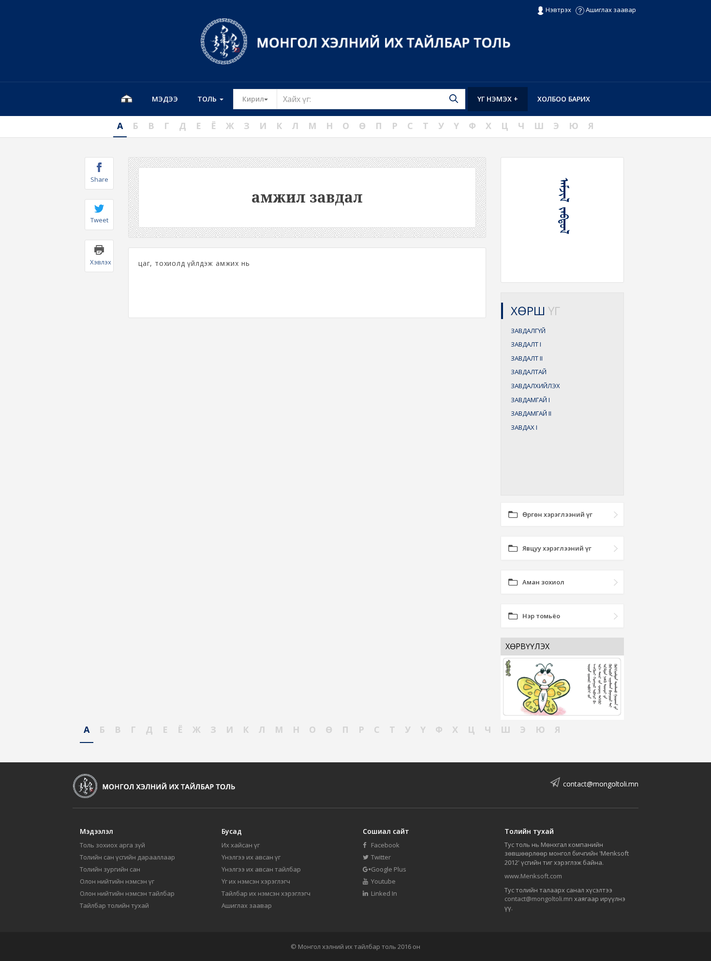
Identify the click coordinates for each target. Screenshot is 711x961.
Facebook (385, 845)
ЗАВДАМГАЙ (530, 399)
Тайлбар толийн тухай (114, 905)
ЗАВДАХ (524, 427)
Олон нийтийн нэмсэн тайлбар (127, 893)
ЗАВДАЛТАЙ (529, 371)
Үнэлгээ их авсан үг (251, 857)
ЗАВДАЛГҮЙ (528, 330)
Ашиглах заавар (610, 9)
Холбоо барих (563, 98)
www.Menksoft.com (533, 876)
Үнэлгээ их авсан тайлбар (261, 869)
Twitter (380, 857)
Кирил (259, 98)
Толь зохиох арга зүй (112, 845)
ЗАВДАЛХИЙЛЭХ (535, 385)
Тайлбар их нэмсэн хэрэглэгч (266, 893)
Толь (208, 98)
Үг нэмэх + (497, 98)
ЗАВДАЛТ (526, 344)
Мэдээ (165, 98)
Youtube (383, 881)
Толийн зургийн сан (110, 869)
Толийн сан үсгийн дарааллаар (127, 857)
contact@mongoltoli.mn (600, 783)
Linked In (383, 893)
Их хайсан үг (241, 845)
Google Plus (388, 869)
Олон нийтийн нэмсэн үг (117, 881)
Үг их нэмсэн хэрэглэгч (256, 881)
